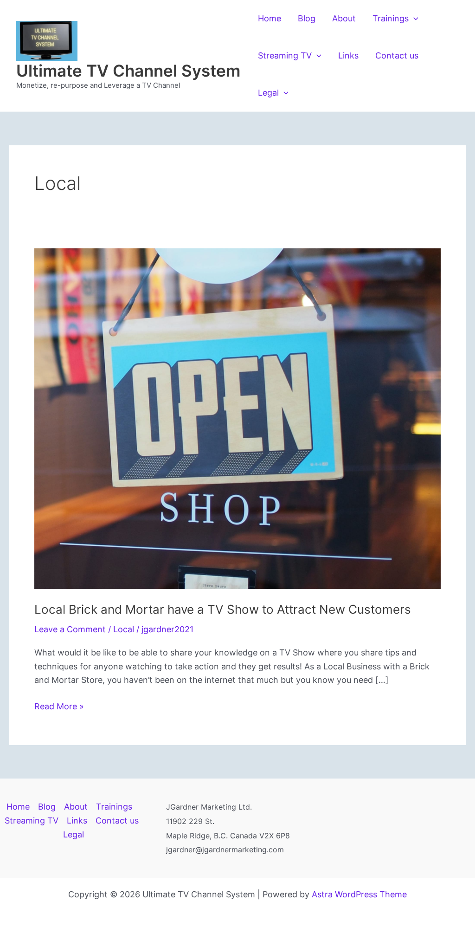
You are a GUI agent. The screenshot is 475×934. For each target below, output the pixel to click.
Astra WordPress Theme (359, 894)
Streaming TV (285, 55)
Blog (306, 18)
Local (123, 629)
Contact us (396, 55)
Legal (268, 92)
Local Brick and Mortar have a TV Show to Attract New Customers (222, 609)
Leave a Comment (70, 629)
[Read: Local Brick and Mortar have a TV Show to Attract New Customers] (237, 418)
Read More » (59, 707)
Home (269, 18)
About (344, 18)
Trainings (390, 18)
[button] (413, 18)
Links (348, 55)
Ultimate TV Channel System (128, 70)
